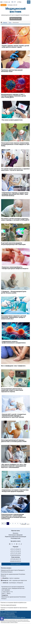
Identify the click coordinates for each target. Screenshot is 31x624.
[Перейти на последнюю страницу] (25, 523)
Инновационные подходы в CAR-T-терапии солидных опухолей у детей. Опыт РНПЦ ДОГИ (13, 96)
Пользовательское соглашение (7, 613)
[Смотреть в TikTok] (9, 2)
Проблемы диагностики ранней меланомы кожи (11, 70)
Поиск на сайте (16, 18)
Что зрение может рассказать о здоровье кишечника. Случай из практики (15, 169)
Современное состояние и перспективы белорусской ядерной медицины (15, 490)
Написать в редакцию (15, 564)
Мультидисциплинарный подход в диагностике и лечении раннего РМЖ (13, 440)
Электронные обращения (15, 535)
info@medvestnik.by (15, 555)
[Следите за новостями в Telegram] (7, 2)
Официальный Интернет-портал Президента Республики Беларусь (13, 571)
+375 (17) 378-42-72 (15, 549)
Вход (20, 2)
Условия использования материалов (9, 616)
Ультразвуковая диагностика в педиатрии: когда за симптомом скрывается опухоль (12, 390)
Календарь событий (12, 5)
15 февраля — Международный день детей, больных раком (13, 292)
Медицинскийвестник (15, 10)
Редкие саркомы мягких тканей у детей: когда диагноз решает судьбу (15, 46)
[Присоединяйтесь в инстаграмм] (1, 2)
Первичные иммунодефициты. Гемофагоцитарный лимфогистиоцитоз (15, 267)
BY (15, 2)
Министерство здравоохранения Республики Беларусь (13, 575)
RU (12, 2)
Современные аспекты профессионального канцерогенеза (14, 342)
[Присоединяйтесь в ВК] (2, 2)
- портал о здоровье (10, 578)
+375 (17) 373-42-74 (15, 551)
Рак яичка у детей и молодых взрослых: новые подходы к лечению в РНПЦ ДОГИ (15, 219)
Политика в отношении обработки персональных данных (14, 608)
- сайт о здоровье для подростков (14, 580)
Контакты (15, 533)
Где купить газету (15, 541)
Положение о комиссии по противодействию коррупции (12, 617)
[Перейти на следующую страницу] (22, 523)
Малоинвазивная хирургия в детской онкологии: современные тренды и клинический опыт (13, 317)
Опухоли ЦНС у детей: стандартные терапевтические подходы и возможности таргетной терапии (14, 416)
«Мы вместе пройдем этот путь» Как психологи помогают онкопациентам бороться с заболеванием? (13, 466)
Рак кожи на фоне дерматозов (12, 120)
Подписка (3, 5)
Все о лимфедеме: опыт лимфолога (13, 365)
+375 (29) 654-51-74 (15, 559)
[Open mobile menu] (28, 2)
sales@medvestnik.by (15, 561)
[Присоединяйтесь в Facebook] (4, 2)
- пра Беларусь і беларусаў (13, 582)
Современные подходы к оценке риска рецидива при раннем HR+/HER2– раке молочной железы (15, 194)
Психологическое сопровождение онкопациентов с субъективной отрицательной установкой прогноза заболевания (13, 516)
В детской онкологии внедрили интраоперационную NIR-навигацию (13, 243)
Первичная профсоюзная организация (15, 536)
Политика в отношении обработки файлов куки (13, 602)
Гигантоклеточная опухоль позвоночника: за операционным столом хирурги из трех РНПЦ (15, 144)
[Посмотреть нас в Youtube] (6, 2)
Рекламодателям (15, 538)
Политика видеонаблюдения (8, 605)
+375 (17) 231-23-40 (15, 553)
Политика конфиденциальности (8, 614)
